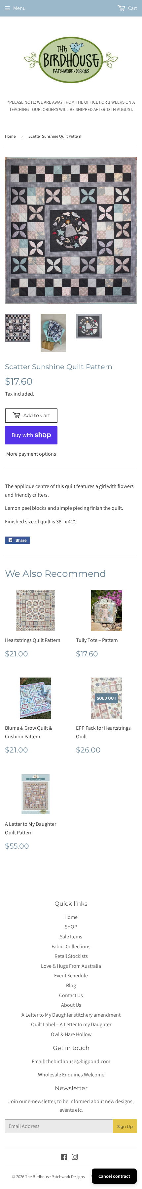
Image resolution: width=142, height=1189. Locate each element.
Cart (132, 8)
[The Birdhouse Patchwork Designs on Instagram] (75, 1157)
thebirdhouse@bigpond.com (78, 1061)
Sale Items (71, 936)
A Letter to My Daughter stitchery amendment (71, 1014)
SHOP (71, 926)
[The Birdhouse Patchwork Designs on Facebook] (63, 1157)
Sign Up (125, 1126)
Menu (19, 8)
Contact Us (71, 995)
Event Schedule (71, 975)
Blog (71, 985)
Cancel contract (114, 1176)
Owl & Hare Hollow (71, 1034)
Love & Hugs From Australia (71, 965)
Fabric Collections (71, 946)
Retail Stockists (71, 956)
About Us (71, 1004)
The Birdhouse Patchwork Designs (55, 1176)
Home (10, 136)
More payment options (31, 453)
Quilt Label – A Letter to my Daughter (71, 1024)
